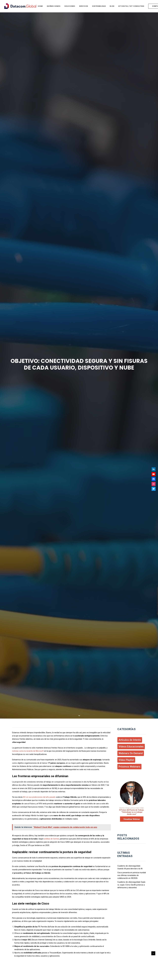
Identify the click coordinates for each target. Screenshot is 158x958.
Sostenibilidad (99, 6)
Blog (112, 6)
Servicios (83, 6)
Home (40, 6)
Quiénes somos (53, 6)
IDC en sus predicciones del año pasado (39, 797)
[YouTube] (154, 474)
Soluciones (69, 6)
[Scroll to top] (153, 953)
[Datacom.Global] (20, 6)
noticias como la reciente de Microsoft (28, 751)
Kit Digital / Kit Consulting (131, 6)
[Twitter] (154, 489)
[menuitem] (40, 6)
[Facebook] (154, 479)
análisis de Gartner (51, 839)
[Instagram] (154, 484)
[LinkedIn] (154, 469)
